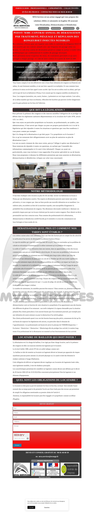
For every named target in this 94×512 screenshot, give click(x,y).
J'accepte (31, 507)
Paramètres (47, 507)
